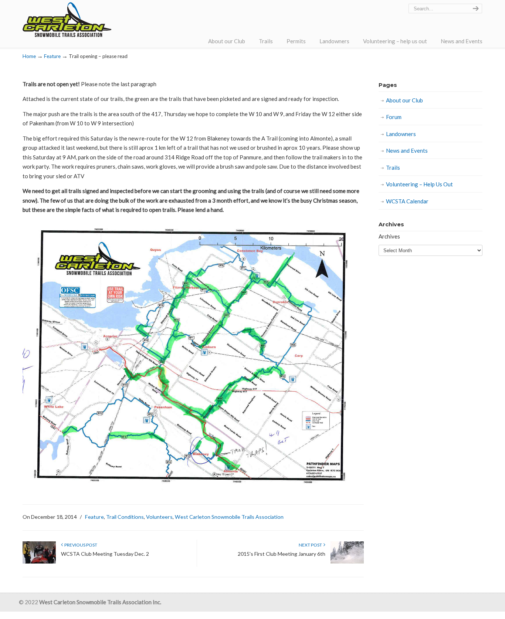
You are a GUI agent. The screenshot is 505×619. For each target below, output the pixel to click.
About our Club (404, 100)
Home (29, 56)
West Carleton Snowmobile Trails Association (67, 19)
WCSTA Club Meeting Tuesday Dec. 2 (105, 554)
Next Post (311, 545)
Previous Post (80, 545)
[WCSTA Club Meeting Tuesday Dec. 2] (39, 562)
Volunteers (159, 517)
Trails (393, 167)
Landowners (401, 134)
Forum (393, 117)
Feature (52, 56)
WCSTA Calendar (407, 201)
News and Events (407, 150)
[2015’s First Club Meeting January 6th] (347, 562)
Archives (389, 236)
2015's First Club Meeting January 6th (281, 554)
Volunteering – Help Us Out (419, 184)
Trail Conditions (125, 517)
